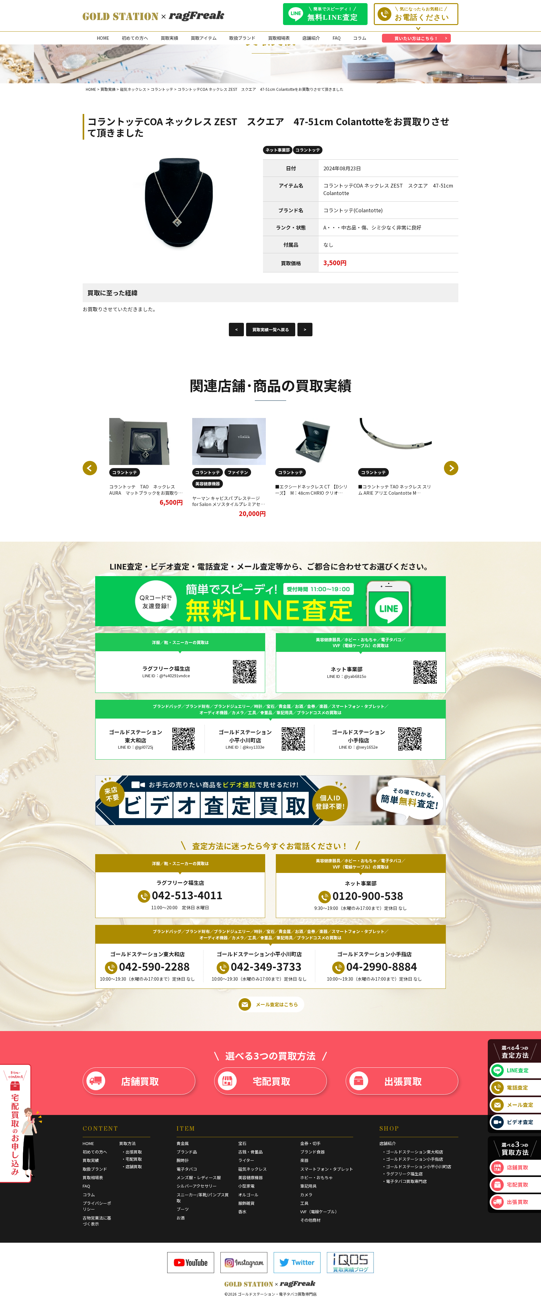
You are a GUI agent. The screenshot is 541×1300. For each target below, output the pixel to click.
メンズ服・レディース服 (199, 1177)
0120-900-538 (367, 895)
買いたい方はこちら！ (416, 38)
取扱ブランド (242, 38)
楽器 (304, 1160)
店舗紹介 (311, 38)
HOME (103, 38)
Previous (90, 468)
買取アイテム (204, 38)
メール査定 (520, 1104)
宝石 (242, 1143)
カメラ (306, 1195)
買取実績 (169, 38)
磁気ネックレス (252, 1169)
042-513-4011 (187, 894)
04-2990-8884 (381, 966)
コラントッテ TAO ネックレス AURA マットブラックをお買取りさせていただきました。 (146, 492)
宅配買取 (271, 1081)
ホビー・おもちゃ (316, 1177)
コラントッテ (308, 150)
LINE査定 (518, 1070)
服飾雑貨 (246, 1203)
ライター (246, 1160)
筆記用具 (308, 1186)
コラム (359, 38)
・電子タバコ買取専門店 (404, 1181)
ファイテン (238, 472)
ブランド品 (187, 1152)
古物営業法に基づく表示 (97, 1221)
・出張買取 (131, 1152)
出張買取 (403, 1081)
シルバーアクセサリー (197, 1186)
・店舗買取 (131, 1166)
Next (451, 468)
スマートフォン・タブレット (326, 1169)
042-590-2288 (154, 966)
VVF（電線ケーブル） (319, 1212)
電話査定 (517, 1087)
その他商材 (310, 1220)
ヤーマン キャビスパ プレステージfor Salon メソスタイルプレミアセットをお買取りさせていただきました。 (228, 507)
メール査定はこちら (277, 1004)
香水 (242, 1212)
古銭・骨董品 (250, 1152)
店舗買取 (140, 1081)
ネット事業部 (277, 150)
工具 (304, 1203)
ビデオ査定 (520, 1122)
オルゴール (248, 1195)
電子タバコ (187, 1169)
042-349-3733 (266, 966)
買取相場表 (279, 38)
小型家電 (246, 1186)
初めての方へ (135, 38)
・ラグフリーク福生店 (402, 1174)
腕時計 (183, 1160)
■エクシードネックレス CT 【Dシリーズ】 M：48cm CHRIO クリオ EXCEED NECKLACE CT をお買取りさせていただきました (311, 495)
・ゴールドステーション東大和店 (412, 1152)
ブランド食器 (312, 1152)
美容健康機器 (207, 484)
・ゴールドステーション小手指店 (412, 1159)
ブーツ (183, 1209)
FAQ (336, 38)
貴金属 (183, 1143)
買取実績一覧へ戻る (270, 330)
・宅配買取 (131, 1159)
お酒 (181, 1218)
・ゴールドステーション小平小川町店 (416, 1166)
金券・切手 (310, 1143)
